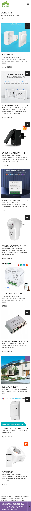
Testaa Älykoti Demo (10, 387)
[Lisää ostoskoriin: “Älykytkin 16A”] (28, 55)
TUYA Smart (15, 59)
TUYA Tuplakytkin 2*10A (11, 201)
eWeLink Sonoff (21, 109)
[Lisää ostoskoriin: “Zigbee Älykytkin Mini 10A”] (28, 294)
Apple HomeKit (15, 107)
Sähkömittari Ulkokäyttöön (13, 153)
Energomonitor (15, 389)
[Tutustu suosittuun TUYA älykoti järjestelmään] (27, 387)
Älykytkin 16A (7, 55)
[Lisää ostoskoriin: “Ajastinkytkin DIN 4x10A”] (28, 105)
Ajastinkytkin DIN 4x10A (11, 105)
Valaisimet (22, 59)
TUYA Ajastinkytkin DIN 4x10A (13, 341)
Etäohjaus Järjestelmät (9, 109)
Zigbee (4, 63)
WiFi (16, 61)
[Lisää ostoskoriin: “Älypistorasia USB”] (28, 472)
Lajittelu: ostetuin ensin (8, 19)
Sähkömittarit (21, 159)
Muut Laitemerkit (7, 391)
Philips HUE (18, 57)
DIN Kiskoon (23, 107)
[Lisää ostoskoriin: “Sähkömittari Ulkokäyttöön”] (28, 153)
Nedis (13, 57)
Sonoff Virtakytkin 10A (11, 428)
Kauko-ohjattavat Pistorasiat (18, 157)
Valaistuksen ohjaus (8, 61)
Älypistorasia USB (9, 472)
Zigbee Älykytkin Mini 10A (12, 294)
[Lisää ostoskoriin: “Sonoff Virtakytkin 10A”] (28, 428)
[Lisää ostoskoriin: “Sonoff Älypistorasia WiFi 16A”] (28, 246)
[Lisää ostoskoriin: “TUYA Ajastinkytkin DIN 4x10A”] (28, 341)
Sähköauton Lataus (11, 159)
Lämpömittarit (24, 389)
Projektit (15, 391)
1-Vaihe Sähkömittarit (8, 155)
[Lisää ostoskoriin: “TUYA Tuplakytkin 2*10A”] (28, 200)
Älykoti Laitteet (6, 107)
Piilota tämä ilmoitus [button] (29, 506)
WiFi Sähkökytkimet (22, 61)
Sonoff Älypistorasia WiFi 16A (14, 246)
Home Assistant (6, 57)
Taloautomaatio (6, 59)
